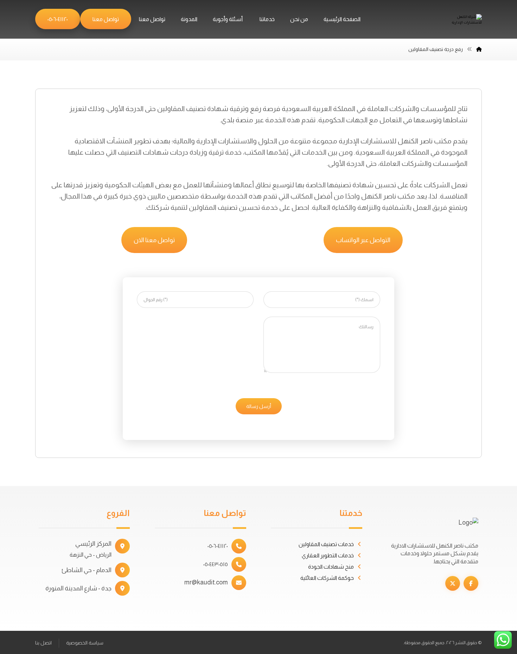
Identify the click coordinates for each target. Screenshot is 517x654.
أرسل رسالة (258, 406)
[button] (471, 583)
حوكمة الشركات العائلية (327, 578)
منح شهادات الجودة (331, 567)
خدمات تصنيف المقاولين (326, 544)
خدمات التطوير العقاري (328, 555)
